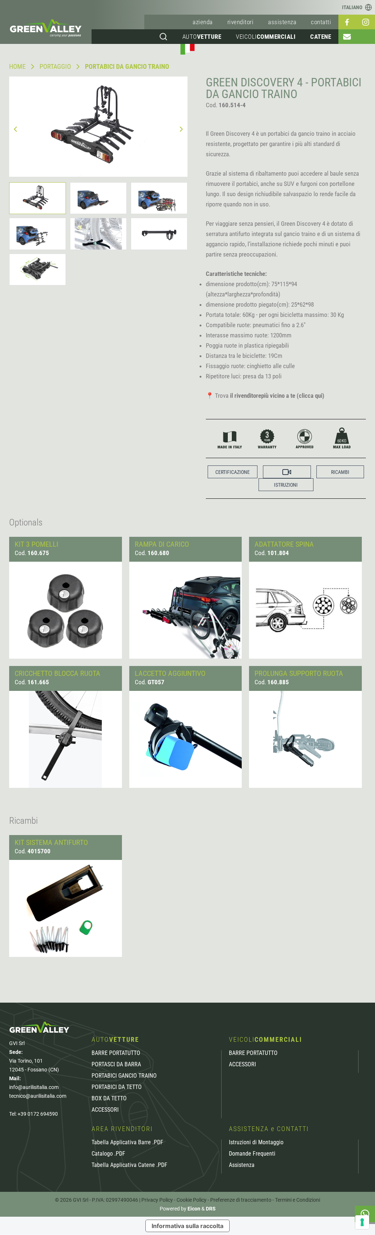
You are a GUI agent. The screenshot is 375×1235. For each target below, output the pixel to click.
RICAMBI (340, 472)
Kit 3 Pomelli (36, 544)
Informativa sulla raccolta (187, 1226)
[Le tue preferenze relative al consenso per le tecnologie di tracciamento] (362, 1222)
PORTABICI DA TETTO (117, 1087)
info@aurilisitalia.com (34, 1087)
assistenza (282, 22)
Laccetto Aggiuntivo (170, 673)
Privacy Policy (157, 1200)
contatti (321, 22)
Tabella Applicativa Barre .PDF (127, 1142)
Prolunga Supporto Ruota (299, 673)
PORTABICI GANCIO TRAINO (124, 1076)
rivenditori (240, 22)
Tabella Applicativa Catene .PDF (129, 1165)
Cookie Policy (192, 1200)
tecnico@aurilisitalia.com (37, 1096)
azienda (203, 22)
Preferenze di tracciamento (240, 1200)
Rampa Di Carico (162, 544)
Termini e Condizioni (297, 1200)
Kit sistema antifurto (51, 842)
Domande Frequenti (252, 1154)
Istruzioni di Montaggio (256, 1142)
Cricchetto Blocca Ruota (57, 673)
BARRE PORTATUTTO (116, 1053)
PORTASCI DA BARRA (116, 1064)
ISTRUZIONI (286, 485)
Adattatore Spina (284, 544)
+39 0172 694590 (38, 1114)
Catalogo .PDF (108, 1154)
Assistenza (242, 1165)
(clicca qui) (310, 395)
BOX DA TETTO (109, 1098)
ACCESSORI (105, 1110)
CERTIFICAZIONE (232, 472)
